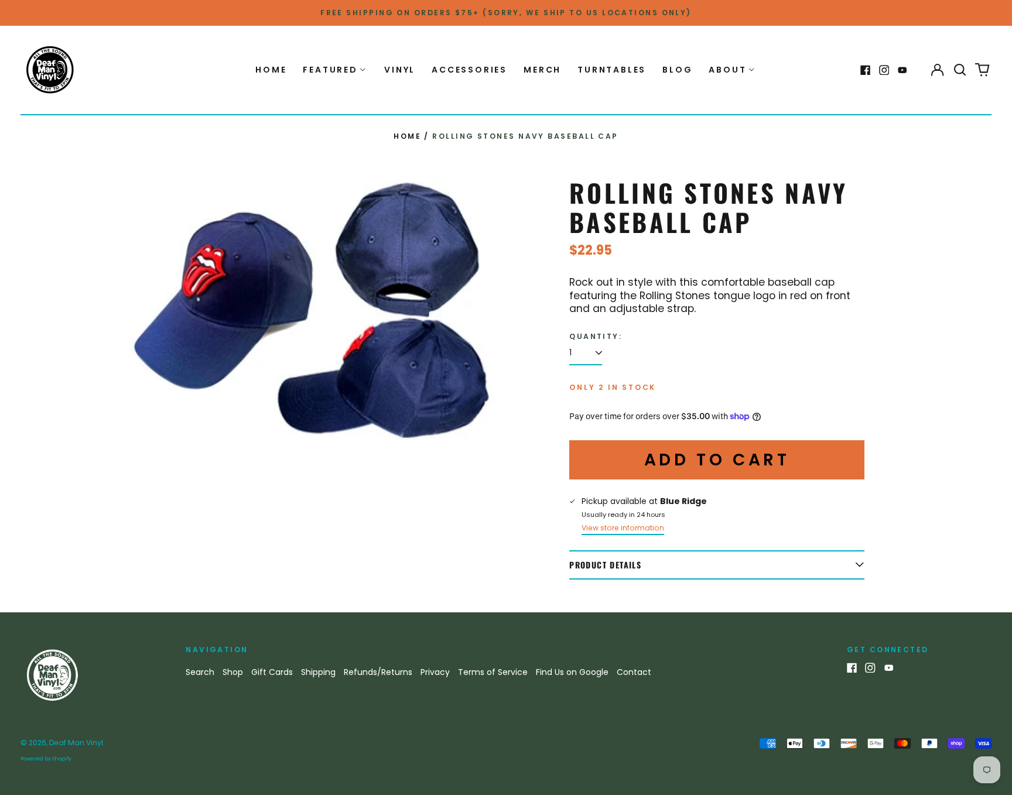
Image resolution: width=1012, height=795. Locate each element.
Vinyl (399, 70)
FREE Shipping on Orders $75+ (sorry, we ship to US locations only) (506, 13)
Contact (634, 672)
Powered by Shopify (45, 758)
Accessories (469, 70)
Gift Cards (272, 672)
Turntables (611, 70)
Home (270, 70)
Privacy (435, 672)
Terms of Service (493, 672)
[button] (960, 70)
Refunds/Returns (378, 672)
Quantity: (595, 336)
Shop (233, 672)
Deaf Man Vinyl (76, 743)
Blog (677, 70)
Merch (542, 70)
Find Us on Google (572, 672)
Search (200, 672)
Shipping (318, 672)
